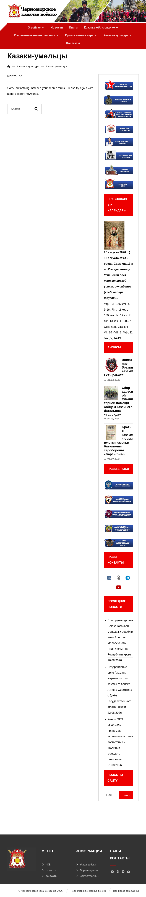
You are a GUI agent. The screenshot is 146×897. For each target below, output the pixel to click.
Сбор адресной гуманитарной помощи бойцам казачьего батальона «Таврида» (118, 401)
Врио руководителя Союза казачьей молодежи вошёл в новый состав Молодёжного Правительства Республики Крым (120, 637)
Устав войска (88, 864)
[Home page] (8, 66)
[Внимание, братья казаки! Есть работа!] (111, 365)
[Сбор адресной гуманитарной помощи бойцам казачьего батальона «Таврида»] (111, 393)
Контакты (51, 875)
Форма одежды (89, 870)
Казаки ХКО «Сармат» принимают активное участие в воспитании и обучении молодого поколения (120, 739)
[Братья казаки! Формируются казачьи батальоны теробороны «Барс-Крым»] (111, 432)
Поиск (126, 795)
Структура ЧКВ (89, 875)
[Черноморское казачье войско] (32, 11)
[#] (109, 577)
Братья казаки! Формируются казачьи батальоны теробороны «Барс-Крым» (118, 440)
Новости (51, 870)
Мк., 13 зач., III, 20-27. (118, 321)
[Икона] (118, 235)
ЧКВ (48, 864)
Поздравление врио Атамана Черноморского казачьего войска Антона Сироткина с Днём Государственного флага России (120, 686)
